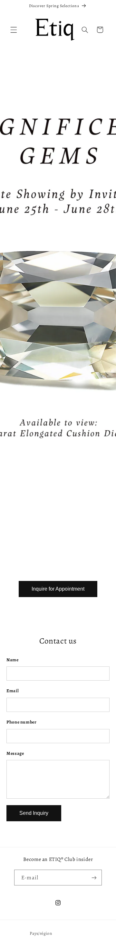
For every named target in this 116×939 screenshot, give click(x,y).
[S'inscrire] (93, 877)
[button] (13, 29)
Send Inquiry (33, 813)
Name (12, 660)
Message (15, 753)
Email (12, 691)
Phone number (21, 722)
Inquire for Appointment (58, 589)
